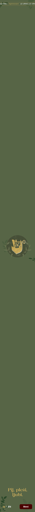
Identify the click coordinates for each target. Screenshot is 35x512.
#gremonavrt (10, 4)
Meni (26, 506)
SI (4, 506)
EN (9, 506)
